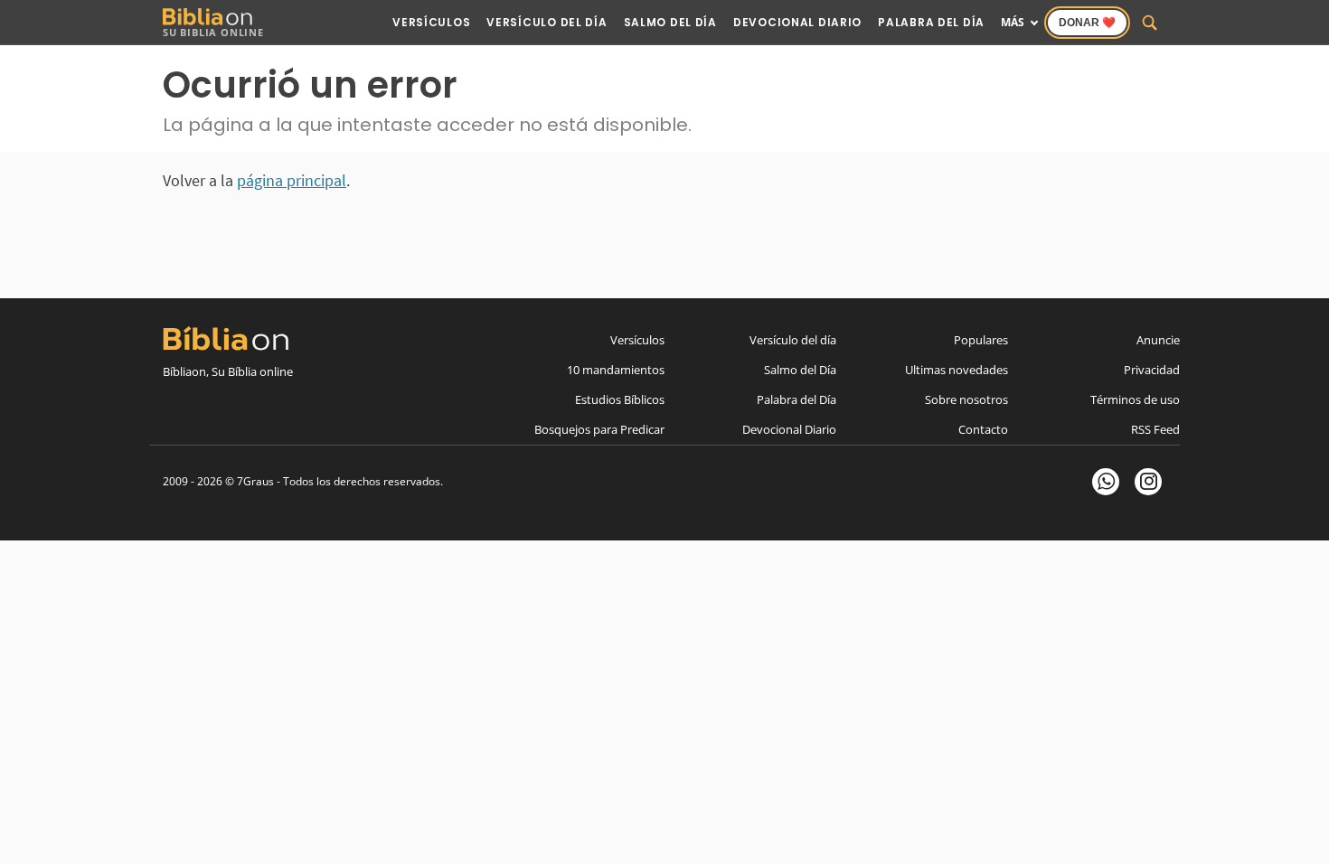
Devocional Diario (797, 22)
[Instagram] (1148, 481)
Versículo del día (792, 340)
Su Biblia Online (213, 32)
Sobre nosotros (966, 399)
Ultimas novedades (956, 370)
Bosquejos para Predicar (599, 429)
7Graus (255, 481)
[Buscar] (1150, 22)
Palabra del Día (931, 22)
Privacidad (1152, 370)
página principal (291, 180)
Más (1012, 22)
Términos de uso (1135, 399)
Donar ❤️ (1087, 22)
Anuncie (1158, 340)
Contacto (983, 429)
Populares (981, 340)
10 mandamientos (615, 370)
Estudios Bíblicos (619, 399)
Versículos (431, 22)
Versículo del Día (546, 22)
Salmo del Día (670, 22)
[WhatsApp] (1105, 481)
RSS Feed (1155, 429)
